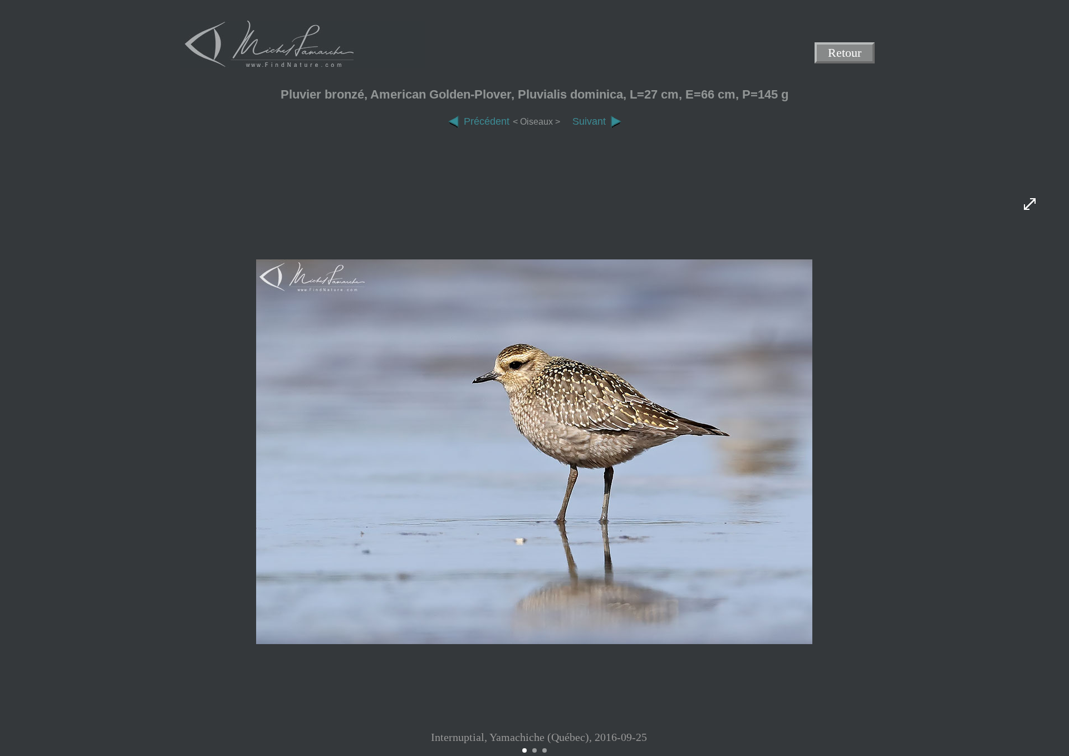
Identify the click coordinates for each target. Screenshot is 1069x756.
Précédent (486, 121)
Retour (844, 53)
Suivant (589, 121)
